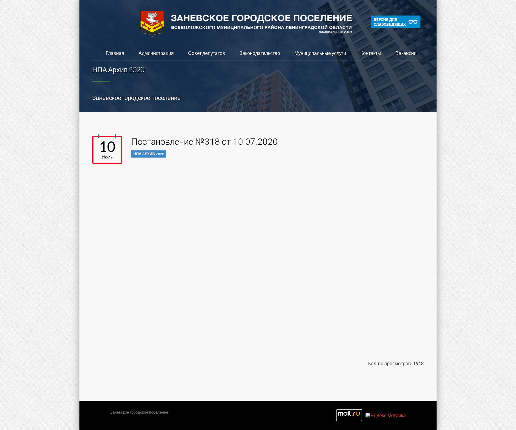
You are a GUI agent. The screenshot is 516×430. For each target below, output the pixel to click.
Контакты (370, 53)
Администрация (156, 53)
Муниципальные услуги (320, 53)
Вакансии (406, 53)
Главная (115, 53)
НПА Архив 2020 (148, 154)
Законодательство (259, 53)
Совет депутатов (206, 53)
